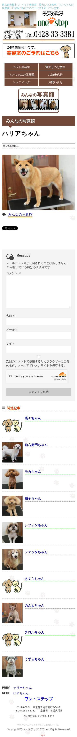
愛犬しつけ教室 (55, 67)
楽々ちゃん (33, 418)
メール (12, 329)
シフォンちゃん (36, 525)
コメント (13, 273)
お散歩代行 (55, 74)
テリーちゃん (22, 687)
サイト (10, 343)
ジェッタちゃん (36, 552)
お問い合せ (55, 82)
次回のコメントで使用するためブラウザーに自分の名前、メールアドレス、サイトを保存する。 (37, 363)
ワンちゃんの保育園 (21, 74)
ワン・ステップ (38, 699)
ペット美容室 (21, 67)
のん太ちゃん (34, 605)
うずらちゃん (34, 659)
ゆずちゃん (21, 693)
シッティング (21, 82)
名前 (11, 315)
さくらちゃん (34, 578)
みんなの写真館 (20, 214)
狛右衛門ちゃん (36, 445)
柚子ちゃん (33, 498)
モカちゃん (33, 471)
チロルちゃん (34, 632)
